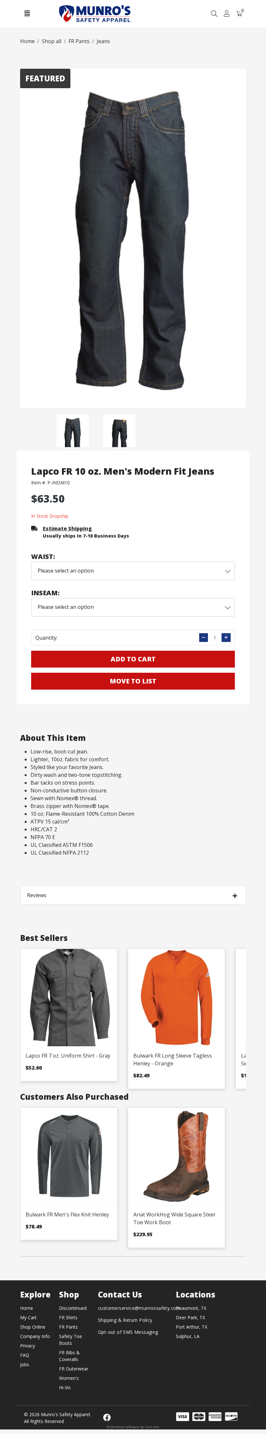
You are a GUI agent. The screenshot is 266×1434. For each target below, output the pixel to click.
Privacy (27, 1346)
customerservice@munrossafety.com (139, 1308)
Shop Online (32, 1327)
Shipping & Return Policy (125, 1320)
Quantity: (46, 637)
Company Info (35, 1336)
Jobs (24, 1364)
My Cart (28, 1317)
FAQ (24, 1355)
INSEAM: (45, 592)
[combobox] (133, 571)
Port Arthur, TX (191, 1327)
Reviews (36, 895)
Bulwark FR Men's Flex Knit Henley (67, 1214)
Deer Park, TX (190, 1317)
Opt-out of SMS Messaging (128, 1332)
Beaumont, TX (191, 1308)
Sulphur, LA (188, 1336)
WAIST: (43, 556)
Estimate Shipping (67, 528)
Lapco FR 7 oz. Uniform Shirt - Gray (68, 1055)
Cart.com (152, 1427)
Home (26, 1308)
